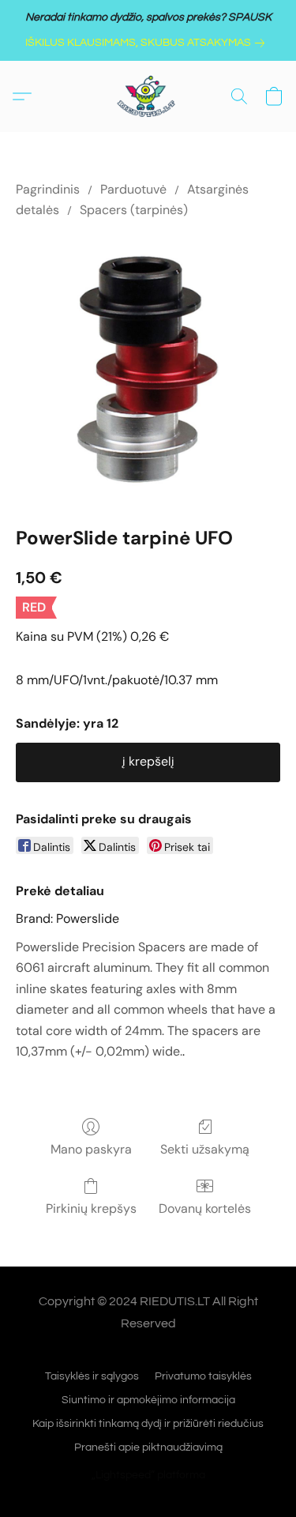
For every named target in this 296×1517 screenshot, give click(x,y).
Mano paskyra (91, 1149)
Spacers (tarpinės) (134, 209)
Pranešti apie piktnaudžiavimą (148, 1447)
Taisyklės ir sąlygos (92, 1376)
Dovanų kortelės (205, 1208)
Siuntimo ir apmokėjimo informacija (148, 1400)
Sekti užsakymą (204, 1149)
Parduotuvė (133, 189)
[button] (148, 96)
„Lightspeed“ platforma (148, 1475)
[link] (148, 42)
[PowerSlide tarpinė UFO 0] (148, 369)
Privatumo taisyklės (203, 1376)
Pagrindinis (48, 189)
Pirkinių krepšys (91, 1208)
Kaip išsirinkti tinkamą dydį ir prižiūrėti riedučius (148, 1423)
